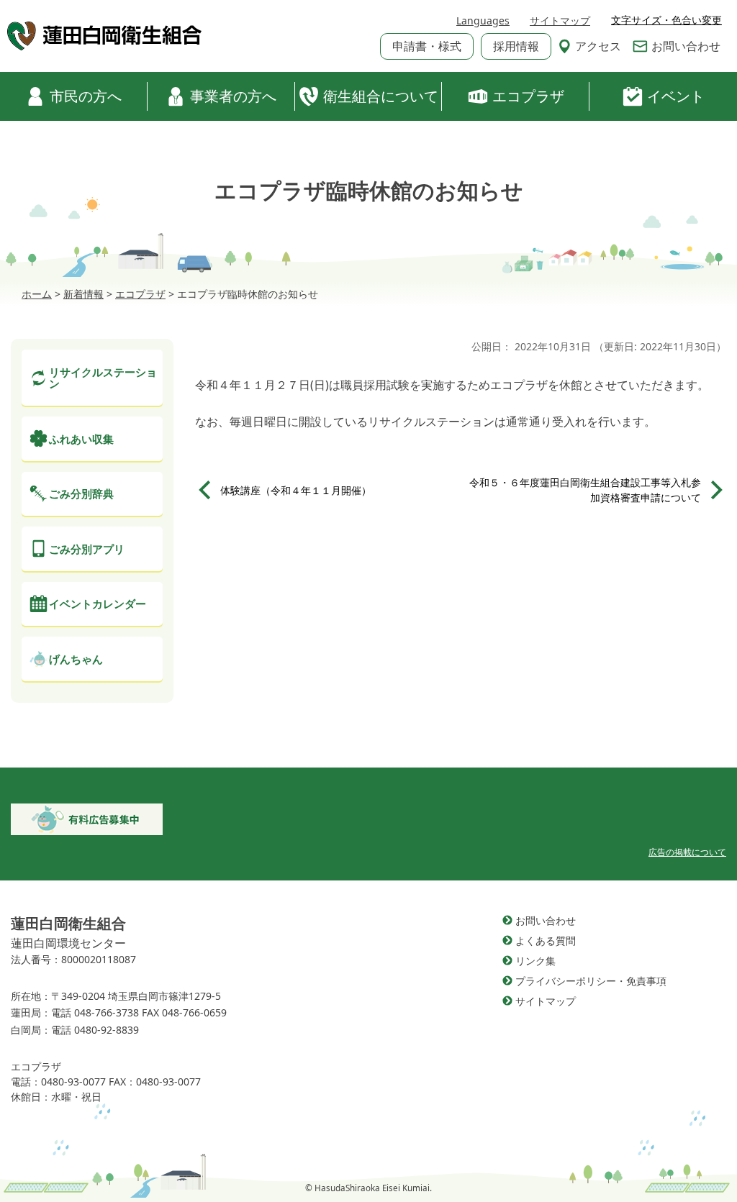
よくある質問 (545, 940)
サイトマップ (560, 20)
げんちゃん (76, 659)
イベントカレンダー (97, 603)
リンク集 (535, 960)
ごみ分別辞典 (81, 493)
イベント (676, 96)
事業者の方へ (233, 96)
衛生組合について (380, 96)
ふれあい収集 (81, 439)
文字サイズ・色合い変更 (666, 20)
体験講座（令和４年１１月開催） (295, 490)
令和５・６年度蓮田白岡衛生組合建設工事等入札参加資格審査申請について (585, 489)
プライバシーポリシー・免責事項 (590, 981)
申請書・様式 (426, 46)
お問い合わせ (685, 46)
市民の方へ (86, 96)
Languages (483, 20)
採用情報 (516, 46)
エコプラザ (528, 96)
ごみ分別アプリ (87, 549)
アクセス (598, 46)
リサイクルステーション (103, 378)
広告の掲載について (687, 852)
